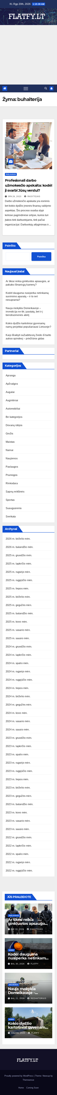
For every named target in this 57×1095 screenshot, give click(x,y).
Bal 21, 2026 (18, 998)
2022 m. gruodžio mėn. (19, 837)
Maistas (10, 442)
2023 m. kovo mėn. (16, 812)
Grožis (9, 433)
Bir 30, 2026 (17, 929)
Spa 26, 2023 (14, 196)
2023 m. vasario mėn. (18, 820)
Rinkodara (12, 483)
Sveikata (11, 516)
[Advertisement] (28, 55)
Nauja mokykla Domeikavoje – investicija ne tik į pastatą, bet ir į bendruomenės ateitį (24, 311)
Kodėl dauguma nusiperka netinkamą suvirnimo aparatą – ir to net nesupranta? (27, 296)
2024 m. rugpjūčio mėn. (19, 679)
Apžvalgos (12, 383)
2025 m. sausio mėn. (18, 638)
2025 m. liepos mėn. (17, 588)
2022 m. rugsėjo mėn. (18, 862)
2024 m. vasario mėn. (18, 721)
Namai (9, 450)
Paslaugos (11, 174)
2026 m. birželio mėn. (18, 538)
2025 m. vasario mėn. (18, 630)
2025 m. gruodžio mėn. (19, 555)
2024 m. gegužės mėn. (19, 704)
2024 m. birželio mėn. (18, 696)
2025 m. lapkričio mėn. (19, 563)
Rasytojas (33, 196)
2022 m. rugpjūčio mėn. (19, 870)
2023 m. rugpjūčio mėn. (19, 771)
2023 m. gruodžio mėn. (19, 738)
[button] (45, 88)
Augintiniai (12, 400)
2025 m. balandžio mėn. (19, 613)
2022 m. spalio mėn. (17, 854)
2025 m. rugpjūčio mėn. (19, 580)
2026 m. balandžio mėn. (19, 547)
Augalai (10, 392)
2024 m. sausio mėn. (18, 729)
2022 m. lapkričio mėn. (19, 845)
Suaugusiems (14, 508)
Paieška (10, 245)
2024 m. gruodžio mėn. (19, 646)
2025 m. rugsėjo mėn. (18, 572)
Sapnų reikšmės (15, 491)
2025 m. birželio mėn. (18, 596)
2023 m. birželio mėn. (18, 787)
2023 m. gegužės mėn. (19, 796)
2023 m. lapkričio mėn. (19, 746)
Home (21, 1088)
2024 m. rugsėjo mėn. (18, 671)
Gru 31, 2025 (18, 1033)
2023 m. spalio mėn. (17, 754)
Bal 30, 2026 (18, 964)
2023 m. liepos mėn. (17, 779)
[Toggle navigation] (26, 88)
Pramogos (12, 475)
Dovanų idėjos (14, 425)
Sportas (10, 500)
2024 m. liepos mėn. (17, 688)
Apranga (11, 375)
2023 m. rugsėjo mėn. (18, 762)
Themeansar (28, 1080)
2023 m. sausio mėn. (18, 829)
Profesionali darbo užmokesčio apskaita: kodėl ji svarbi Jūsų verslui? (28, 185)
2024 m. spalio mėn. (17, 663)
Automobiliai (13, 408)
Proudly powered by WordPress (19, 1076)
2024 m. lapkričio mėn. (19, 655)
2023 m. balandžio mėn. (19, 804)
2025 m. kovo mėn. (16, 621)
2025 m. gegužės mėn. (19, 605)
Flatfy (34, 964)
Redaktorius (38, 998)
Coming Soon (32, 1088)
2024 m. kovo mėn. (16, 713)
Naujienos (12, 458)
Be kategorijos (14, 417)
